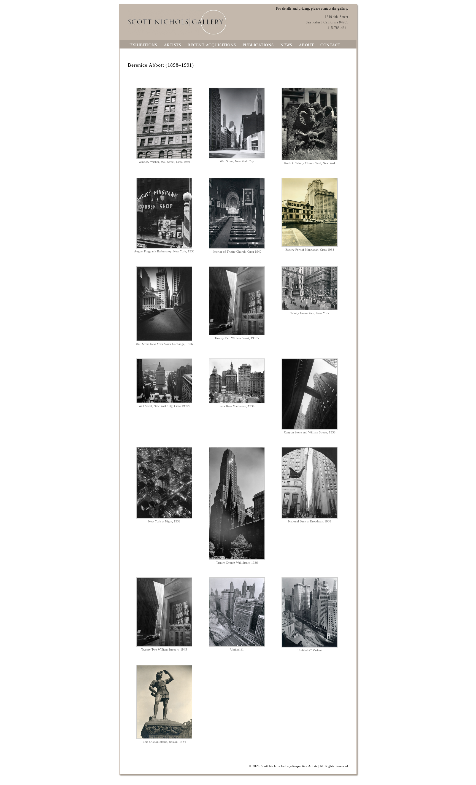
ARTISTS (172, 44)
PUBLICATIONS (258, 44)
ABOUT (306, 44)
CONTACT (330, 44)
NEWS (286, 44)
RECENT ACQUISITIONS (212, 44)
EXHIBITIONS (143, 44)
